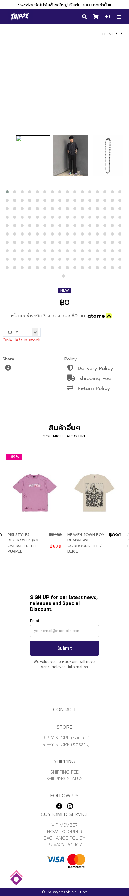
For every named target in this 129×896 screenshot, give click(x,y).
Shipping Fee (94, 378)
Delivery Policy (94, 368)
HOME (108, 34)
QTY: (13, 332)
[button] (7, 192)
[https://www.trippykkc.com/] (20, 16)
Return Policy (93, 388)
